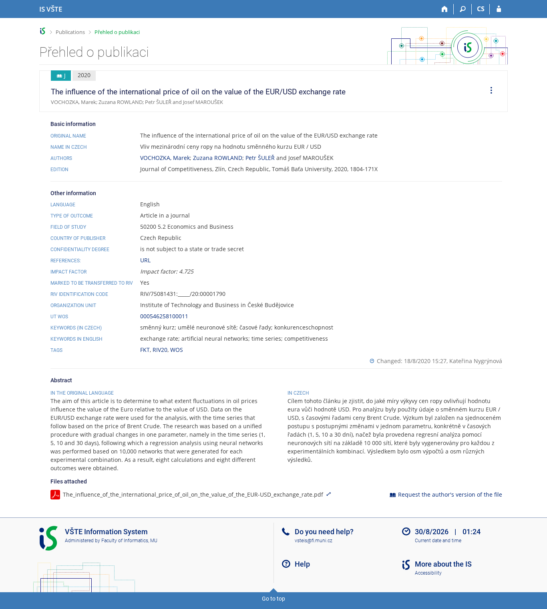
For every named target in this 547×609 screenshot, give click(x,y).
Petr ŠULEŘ (260, 158)
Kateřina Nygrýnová (475, 361)
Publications (70, 32)
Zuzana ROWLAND (217, 158)
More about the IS (443, 564)
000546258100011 (164, 316)
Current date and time (438, 540)
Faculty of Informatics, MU (129, 540)
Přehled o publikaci (117, 32)
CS (481, 8)
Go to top (273, 598)
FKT (145, 349)
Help (302, 564)
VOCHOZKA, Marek (165, 158)
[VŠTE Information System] (42, 31)
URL (145, 260)
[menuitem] (488, 91)
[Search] (463, 9)
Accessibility (428, 573)
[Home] (445, 9)
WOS (176, 349)
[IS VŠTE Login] (499, 9)
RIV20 (160, 349)
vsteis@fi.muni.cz (313, 540)
